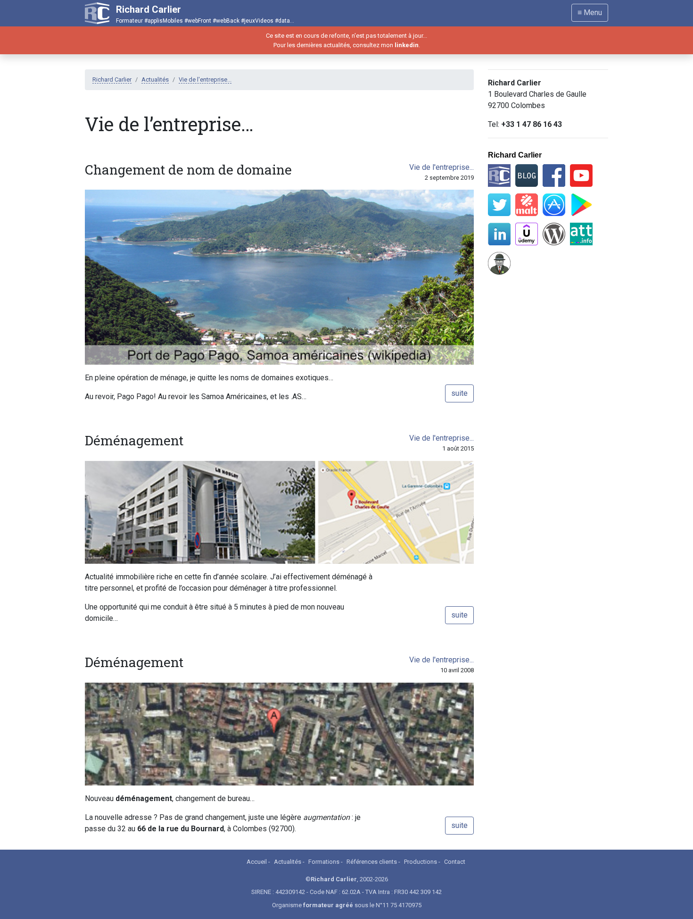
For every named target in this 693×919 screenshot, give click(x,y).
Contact (454, 861)
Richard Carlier (112, 79)
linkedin (407, 45)
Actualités (155, 79)
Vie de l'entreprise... (205, 79)
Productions (420, 861)
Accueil (257, 861)
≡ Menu (590, 12)
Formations (323, 861)
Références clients (371, 861)
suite (459, 393)
